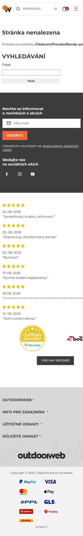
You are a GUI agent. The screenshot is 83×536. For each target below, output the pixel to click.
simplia (40, 527)
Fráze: (6, 65)
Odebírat (14, 135)
